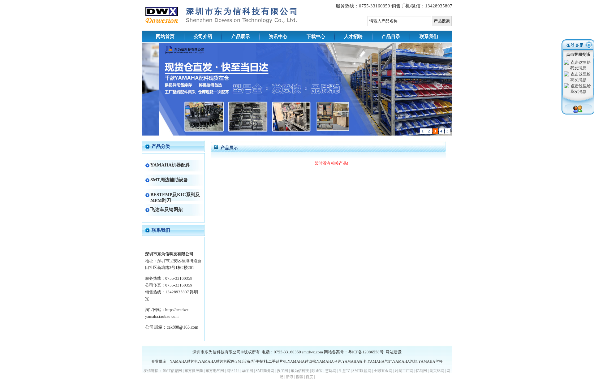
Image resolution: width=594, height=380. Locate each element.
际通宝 (317, 371)
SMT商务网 (265, 371)
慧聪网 (330, 371)
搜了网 (282, 371)
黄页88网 (436, 371)
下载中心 (316, 36)
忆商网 (421, 371)
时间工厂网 (404, 371)
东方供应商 (193, 371)
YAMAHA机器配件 (170, 164)
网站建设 (393, 352)
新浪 (289, 377)
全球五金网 (383, 371)
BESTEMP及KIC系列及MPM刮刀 (175, 197)
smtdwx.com (312, 352)
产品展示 (240, 36)
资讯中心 (278, 36)
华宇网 (247, 371)
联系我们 (429, 36)
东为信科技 (300, 371)
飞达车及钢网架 (166, 209)
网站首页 (165, 36)
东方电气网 (214, 371)
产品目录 (391, 36)
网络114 (232, 371)
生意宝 (344, 371)
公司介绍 (203, 36)
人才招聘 (353, 36)
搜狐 (299, 377)
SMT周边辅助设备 (169, 179)
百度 (309, 377)
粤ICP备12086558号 (366, 352)
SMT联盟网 (361, 371)
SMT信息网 (172, 371)
